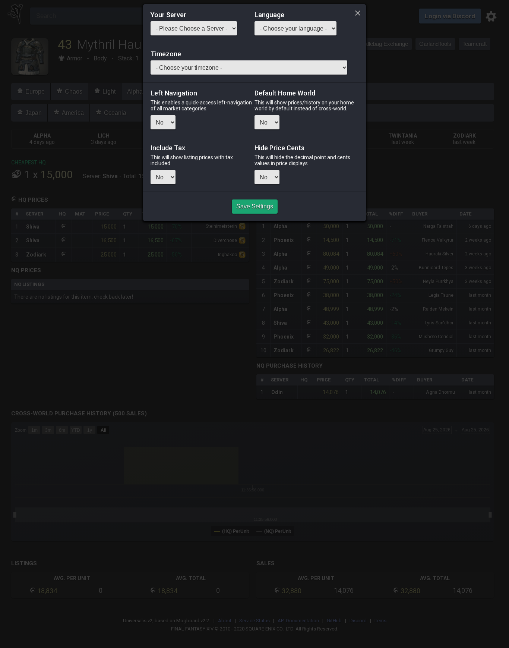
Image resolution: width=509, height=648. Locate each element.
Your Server (168, 15)
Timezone (166, 54)
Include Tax (168, 148)
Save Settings (254, 206)
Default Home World (285, 93)
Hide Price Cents (279, 148)
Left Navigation (174, 93)
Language (269, 15)
